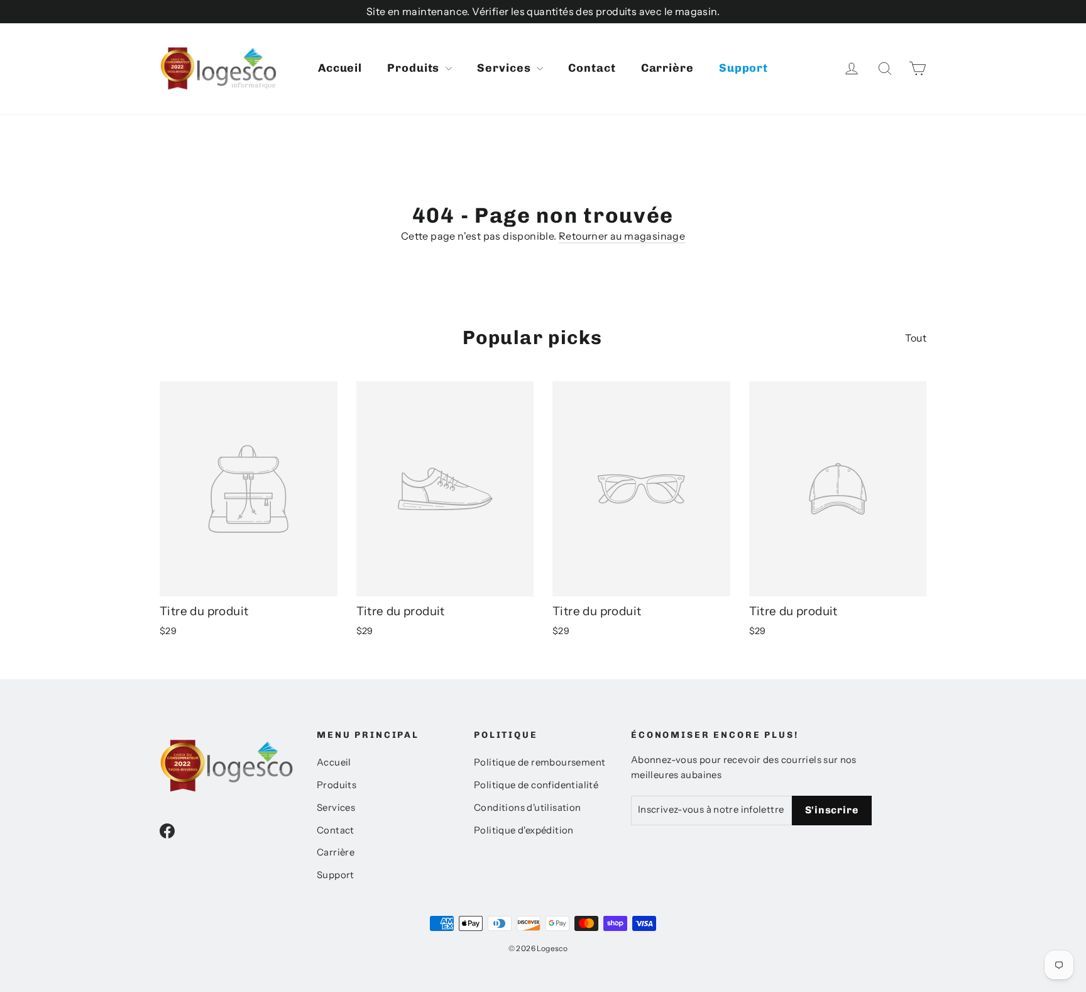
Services (505, 68)
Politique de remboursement (539, 762)
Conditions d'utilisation (527, 807)
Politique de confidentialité (536, 785)
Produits (414, 68)
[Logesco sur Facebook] (167, 830)
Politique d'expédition (524, 830)
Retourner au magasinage (622, 236)
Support (743, 68)
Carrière (667, 68)
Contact (591, 68)
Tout (915, 338)
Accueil (340, 68)
